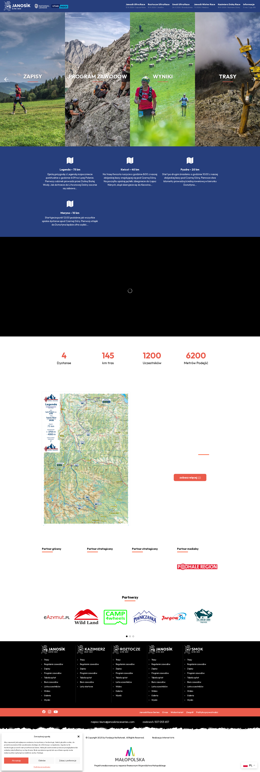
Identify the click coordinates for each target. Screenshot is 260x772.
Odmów (42, 760)
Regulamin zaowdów (125, 664)
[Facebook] (44, 712)
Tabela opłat (50, 677)
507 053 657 (162, 721)
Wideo (47, 691)
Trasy (46, 659)
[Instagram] (49, 712)
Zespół (190, 712)
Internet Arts (168, 737)
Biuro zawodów (51, 682)
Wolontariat (177, 712)
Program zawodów (52, 673)
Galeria (47, 695)
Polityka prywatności (42, 767)
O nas (165, 712)
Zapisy (47, 668)
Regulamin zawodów (53, 664)
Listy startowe (86, 686)
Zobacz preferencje (67, 760)
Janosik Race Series (149, 712)
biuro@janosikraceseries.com (117, 721)
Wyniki (47, 700)
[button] (78, 736)
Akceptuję (16, 760)
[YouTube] (55, 711)
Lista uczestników (52, 686)
